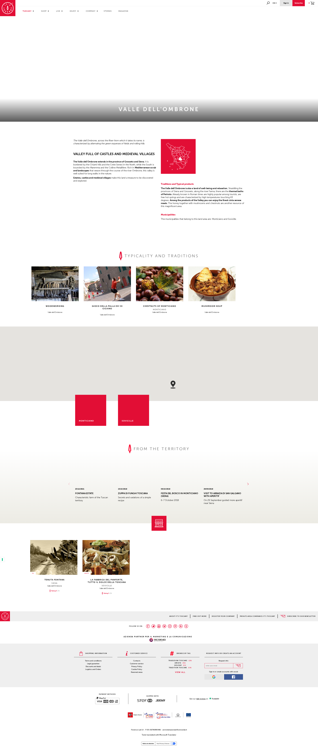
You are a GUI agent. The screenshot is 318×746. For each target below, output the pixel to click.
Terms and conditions (93, 661)
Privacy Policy (136, 666)
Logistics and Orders (93, 669)
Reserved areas (136, 672)
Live (58, 11)
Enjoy (73, 11)
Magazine (123, 11)
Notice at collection (148, 743)
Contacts (136, 661)
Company (90, 11)
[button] (173, 384)
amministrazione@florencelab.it (174, 730)
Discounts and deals (93, 666)
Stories (108, 11)
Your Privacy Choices (163, 743)
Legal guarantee (93, 664)
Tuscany (27, 11)
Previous (69, 484)
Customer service (136, 664)
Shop (43, 11)
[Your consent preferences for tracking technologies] (2, 559)
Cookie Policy (136, 669)
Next (248, 484)
